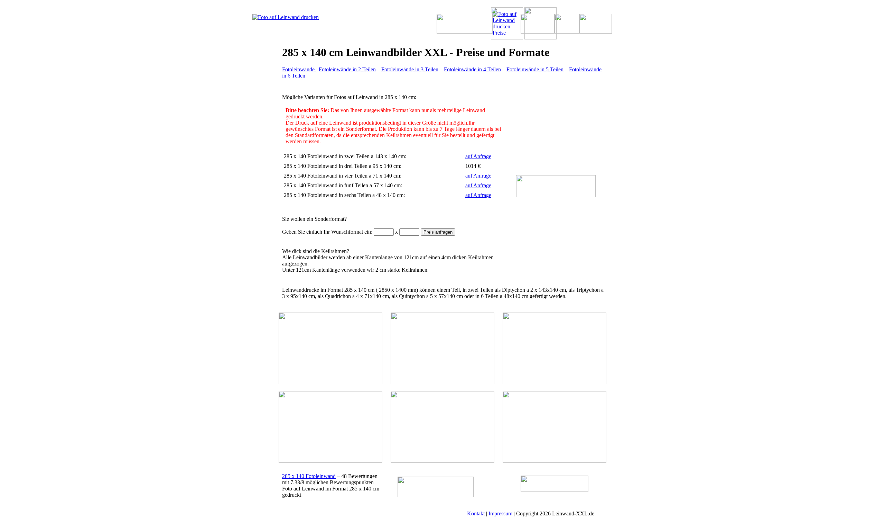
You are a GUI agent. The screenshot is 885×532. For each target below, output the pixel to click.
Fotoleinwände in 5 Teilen (534, 69)
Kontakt (476, 513)
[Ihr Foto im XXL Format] (296, 17)
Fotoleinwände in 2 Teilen (347, 69)
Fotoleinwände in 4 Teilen (472, 69)
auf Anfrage (478, 156)
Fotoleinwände (299, 69)
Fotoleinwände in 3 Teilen (409, 69)
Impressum (500, 513)
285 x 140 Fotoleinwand (309, 476)
